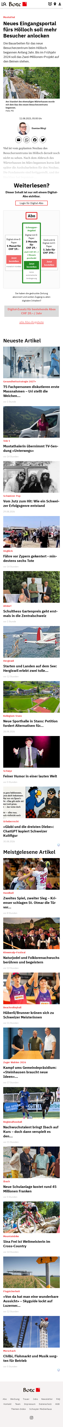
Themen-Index (18, 1409)
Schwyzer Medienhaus (40, 1409)
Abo (5, 1399)
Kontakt (8, 1404)
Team (18, 1404)
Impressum (30, 1404)
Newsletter (47, 1399)
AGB (57, 1404)
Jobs (35, 1399)
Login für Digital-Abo (31, 203)
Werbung (15, 1399)
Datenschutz (45, 1404)
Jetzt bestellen (14, 259)
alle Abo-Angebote (31, 322)
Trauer (26, 1399)
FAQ (58, 1399)
